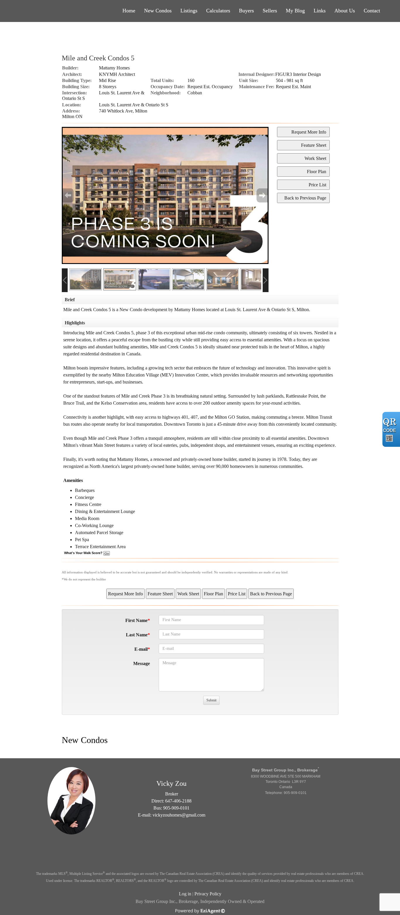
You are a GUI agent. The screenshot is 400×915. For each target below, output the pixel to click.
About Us (344, 10)
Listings (188, 10)
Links (320, 10)
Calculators (218, 10)
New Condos (158, 10)
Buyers (246, 10)
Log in (185, 893)
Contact (372, 10)
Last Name (137, 634)
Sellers (270, 10)
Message (141, 663)
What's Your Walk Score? (83, 553)
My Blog (295, 10)
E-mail (141, 649)
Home (128, 10)
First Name (136, 620)
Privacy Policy (207, 893)
